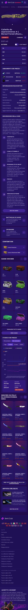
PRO (2, 535)
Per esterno (7, 341)
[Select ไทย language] (18, 526)
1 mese (10, 344)
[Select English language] (2, 523)
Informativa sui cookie (7, 542)
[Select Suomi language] (21, 526)
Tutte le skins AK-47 (6, 575)
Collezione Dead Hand (7, 559)
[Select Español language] (5, 523)
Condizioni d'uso (5, 540)
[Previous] (21, 258)
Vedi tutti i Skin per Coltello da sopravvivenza (14, 483)
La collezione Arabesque (7, 554)
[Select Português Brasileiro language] (19, 523)
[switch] (17, 44)
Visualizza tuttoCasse (14, 329)
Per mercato (16, 341)
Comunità (4, 532)
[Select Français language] (11, 523)
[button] (7, 410)
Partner (3, 545)
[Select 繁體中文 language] (9, 526)
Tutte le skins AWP (6, 580)
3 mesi (16, 344)
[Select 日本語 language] (12, 526)
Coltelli (13, 7)
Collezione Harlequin (6, 566)
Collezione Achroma (6, 564)
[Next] (25, 258)
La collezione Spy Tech (7, 556)
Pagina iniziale (4, 7)
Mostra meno (14, 210)
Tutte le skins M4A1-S (7, 578)
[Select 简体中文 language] (7, 526)
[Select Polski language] (16, 523)
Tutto (21, 344)
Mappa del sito (5, 547)
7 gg (5, 344)
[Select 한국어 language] (15, 526)
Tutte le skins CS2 (6, 573)
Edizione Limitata (6, 561)
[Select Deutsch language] (8, 523)
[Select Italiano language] (14, 523)
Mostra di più (14, 509)
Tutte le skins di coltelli (7, 583)
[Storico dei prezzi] (21, 68)
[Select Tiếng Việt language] (25, 523)
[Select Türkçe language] (22, 523)
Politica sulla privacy (6, 537)
